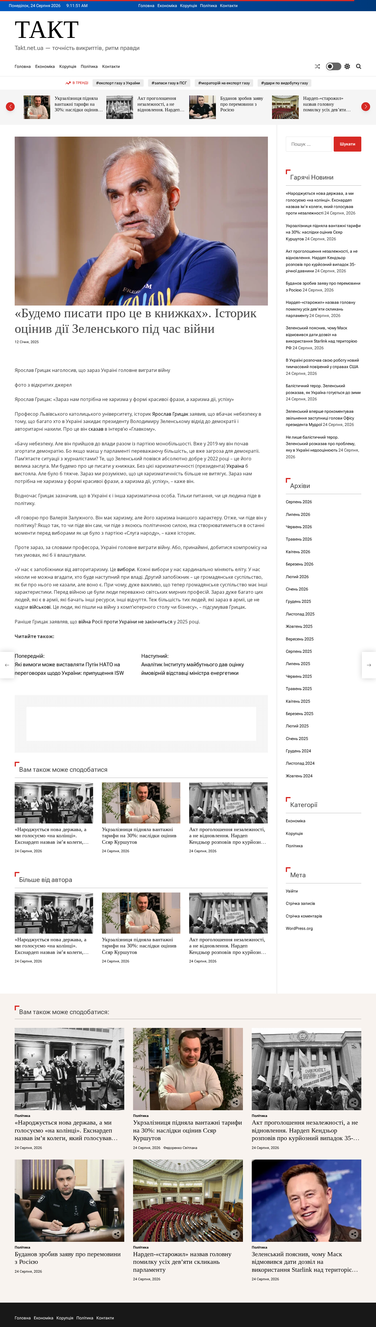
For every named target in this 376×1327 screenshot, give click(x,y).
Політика (208, 5)
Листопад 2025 (300, 614)
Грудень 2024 (298, 751)
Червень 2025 (299, 676)
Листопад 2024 (300, 763)
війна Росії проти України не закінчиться (124, 621)
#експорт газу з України (118, 83)
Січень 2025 (297, 738)
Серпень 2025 (299, 651)
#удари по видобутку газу (284, 83)
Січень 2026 (297, 589)
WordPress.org (299, 928)
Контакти (229, 5)
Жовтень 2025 (299, 626)
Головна (146, 5)
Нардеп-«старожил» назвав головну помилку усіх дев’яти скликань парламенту (241, 106)
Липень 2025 (298, 663)
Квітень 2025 (298, 701)
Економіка (167, 5)
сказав (96, 429)
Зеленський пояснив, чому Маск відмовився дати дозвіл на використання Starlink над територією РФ (326, 109)
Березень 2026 (299, 564)
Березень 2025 (299, 713)
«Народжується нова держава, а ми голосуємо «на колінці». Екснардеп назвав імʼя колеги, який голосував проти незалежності (50, 842)
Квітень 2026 (298, 551)
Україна (235, 466)
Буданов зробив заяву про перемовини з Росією (158, 104)
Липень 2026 (298, 514)
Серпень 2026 (299, 501)
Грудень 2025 (298, 601)
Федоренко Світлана (180, 1148)
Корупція (188, 5)
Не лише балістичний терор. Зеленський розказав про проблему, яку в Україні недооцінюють (320, 444)
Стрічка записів (300, 903)
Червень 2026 (299, 526)
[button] (10, 106)
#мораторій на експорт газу (224, 83)
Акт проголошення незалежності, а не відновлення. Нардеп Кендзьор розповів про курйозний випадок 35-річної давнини (78, 112)
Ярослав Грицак (170, 414)
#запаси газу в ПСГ (169, 83)
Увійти (292, 891)
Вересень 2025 (300, 639)
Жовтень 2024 (299, 776)
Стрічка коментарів (304, 916)
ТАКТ (47, 29)
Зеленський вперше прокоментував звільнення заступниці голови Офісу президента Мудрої (320, 418)
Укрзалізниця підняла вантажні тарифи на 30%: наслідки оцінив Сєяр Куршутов (139, 835)
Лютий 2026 (297, 576)
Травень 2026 (299, 539)
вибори (126, 569)
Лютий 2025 (297, 726)
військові (40, 607)
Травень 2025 (299, 688)
